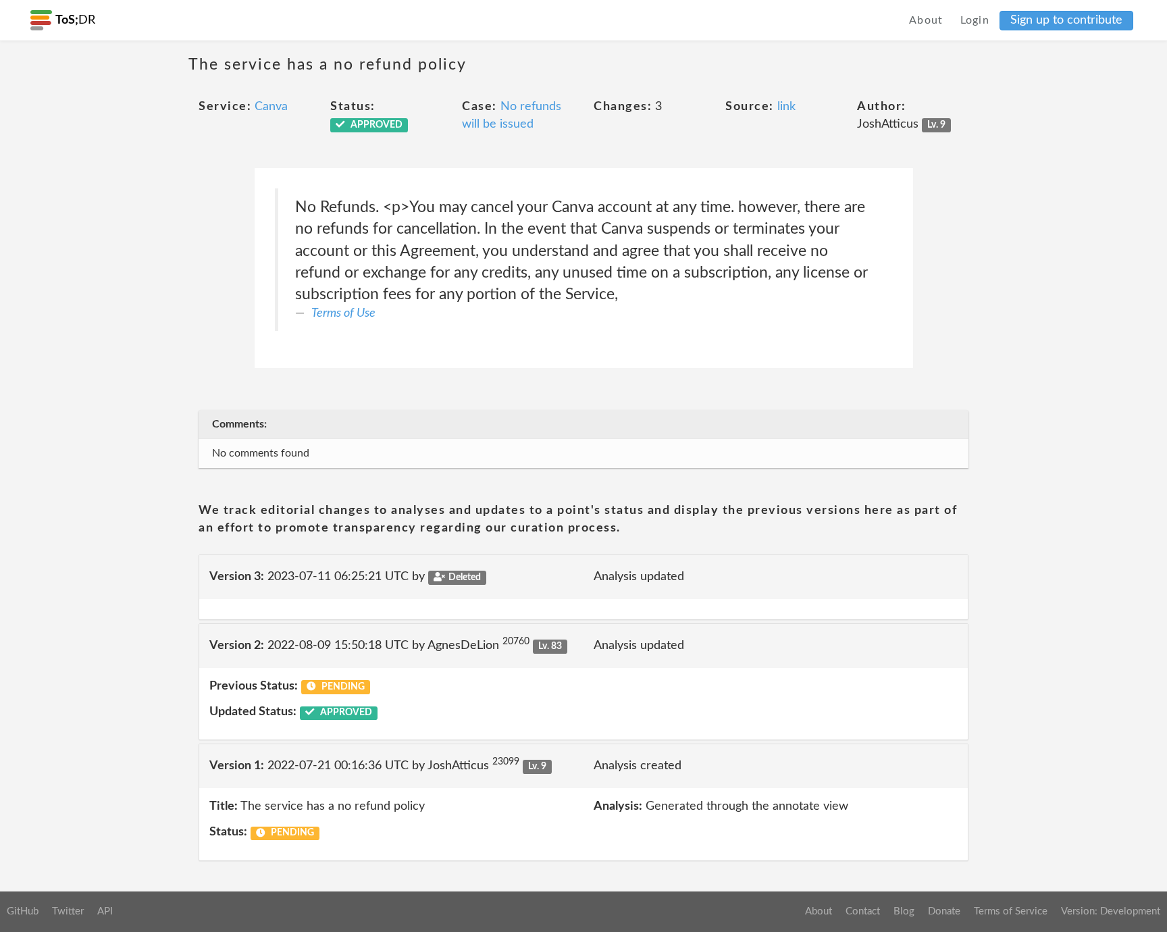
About (926, 20)
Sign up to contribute (1066, 20)
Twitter (68, 911)
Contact (863, 911)
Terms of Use (343, 313)
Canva (271, 107)
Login (975, 20)
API (105, 911)
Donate (944, 911)
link (786, 107)
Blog (903, 911)
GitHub (22, 911)
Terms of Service (1010, 911)
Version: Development (1110, 911)
